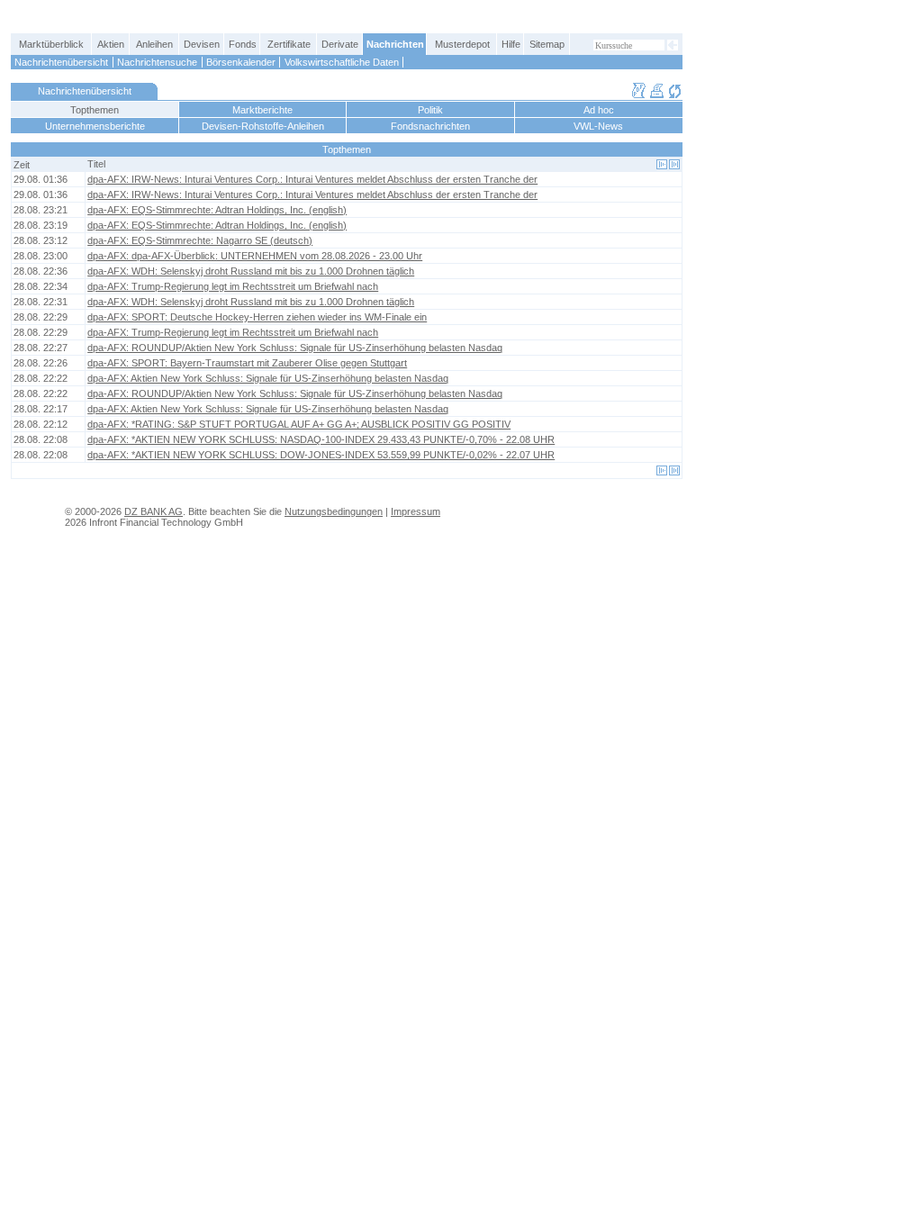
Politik (430, 109)
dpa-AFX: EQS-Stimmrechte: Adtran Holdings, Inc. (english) (217, 209)
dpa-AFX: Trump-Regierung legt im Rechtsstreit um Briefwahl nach (232, 286)
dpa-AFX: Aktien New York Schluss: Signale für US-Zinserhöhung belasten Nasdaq (267, 378)
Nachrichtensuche (157, 62)
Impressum (415, 511)
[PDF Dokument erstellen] (638, 95)
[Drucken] (656, 95)
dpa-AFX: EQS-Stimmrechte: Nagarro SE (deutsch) (199, 240)
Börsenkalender (241, 62)
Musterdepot (462, 44)
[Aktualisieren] (674, 95)
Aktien (110, 44)
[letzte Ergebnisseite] (674, 164)
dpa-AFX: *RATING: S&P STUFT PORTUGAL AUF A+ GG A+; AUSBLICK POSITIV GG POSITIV (299, 424)
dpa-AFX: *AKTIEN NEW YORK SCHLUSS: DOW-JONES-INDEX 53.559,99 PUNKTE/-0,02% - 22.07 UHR (321, 454)
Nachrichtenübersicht (61, 62)
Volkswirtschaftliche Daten (342, 62)
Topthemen (94, 109)
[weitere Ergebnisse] (661, 164)
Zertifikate (289, 44)
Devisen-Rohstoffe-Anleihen (263, 126)
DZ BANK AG (153, 511)
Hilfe (511, 44)
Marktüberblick (51, 44)
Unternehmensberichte (95, 126)
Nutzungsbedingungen (334, 511)
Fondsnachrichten (430, 126)
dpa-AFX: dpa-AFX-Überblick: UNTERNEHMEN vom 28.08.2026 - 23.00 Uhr (254, 255)
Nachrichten (395, 44)
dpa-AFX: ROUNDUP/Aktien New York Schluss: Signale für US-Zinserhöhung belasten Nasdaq (294, 347)
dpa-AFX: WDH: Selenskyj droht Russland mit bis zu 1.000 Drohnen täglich (250, 271)
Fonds (243, 44)
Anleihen (154, 44)
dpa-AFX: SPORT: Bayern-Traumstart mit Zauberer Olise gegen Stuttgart (247, 362)
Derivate (339, 44)
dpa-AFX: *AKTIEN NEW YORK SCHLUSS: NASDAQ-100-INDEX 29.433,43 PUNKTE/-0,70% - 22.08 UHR (321, 439)
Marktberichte (262, 109)
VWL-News (598, 126)
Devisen (202, 44)
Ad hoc (598, 109)
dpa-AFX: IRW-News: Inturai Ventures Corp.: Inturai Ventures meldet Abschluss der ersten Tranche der (312, 179)
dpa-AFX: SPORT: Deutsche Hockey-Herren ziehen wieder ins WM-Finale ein (257, 317)
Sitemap (547, 44)
